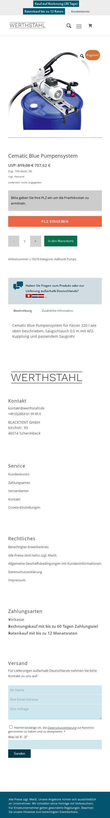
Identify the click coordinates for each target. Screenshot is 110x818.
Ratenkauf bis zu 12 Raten (44, 11)
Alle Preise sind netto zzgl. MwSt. (32, 555)
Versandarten (18, 490)
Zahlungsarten (19, 482)
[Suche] (66, 26)
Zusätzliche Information (57, 310)
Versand (19, 176)
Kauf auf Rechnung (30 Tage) (56, 4)
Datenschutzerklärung (25, 572)
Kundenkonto (80, 11)
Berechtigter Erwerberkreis (28, 547)
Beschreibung (23, 310)
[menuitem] (56, 4)
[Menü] (79, 26)
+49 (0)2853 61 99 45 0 (24, 413)
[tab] (22, 310)
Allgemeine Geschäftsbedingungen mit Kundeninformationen (54, 563)
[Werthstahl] (45, 25)
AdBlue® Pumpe (65, 259)
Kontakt (14, 499)
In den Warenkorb (60, 241)
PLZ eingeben (54, 221)
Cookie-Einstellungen (24, 507)
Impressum (17, 580)
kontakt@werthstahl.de (26, 408)
